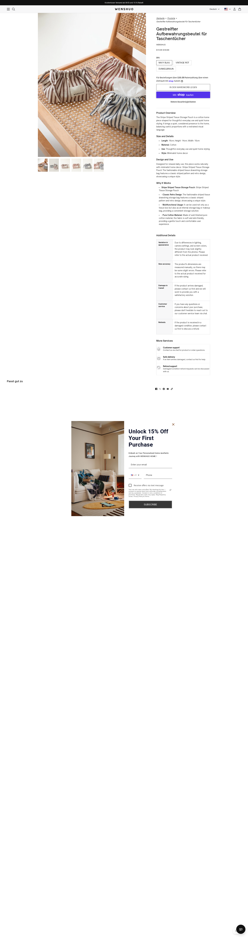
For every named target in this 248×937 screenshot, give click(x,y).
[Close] (173, 424)
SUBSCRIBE (150, 504)
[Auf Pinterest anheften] (163, 388)
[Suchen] (13, 9)
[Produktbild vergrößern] (92, 85)
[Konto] (234, 9)
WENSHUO (161, 45)
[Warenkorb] (239, 9)
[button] (171, 388)
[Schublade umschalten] (8, 9)
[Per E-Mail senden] (167, 388)
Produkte (171, 18)
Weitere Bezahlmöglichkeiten (183, 102)
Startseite (160, 18)
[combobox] (135, 475)
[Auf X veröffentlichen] (160, 389)
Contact (240, 929)
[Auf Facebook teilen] (156, 388)
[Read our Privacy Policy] (170, 490)
